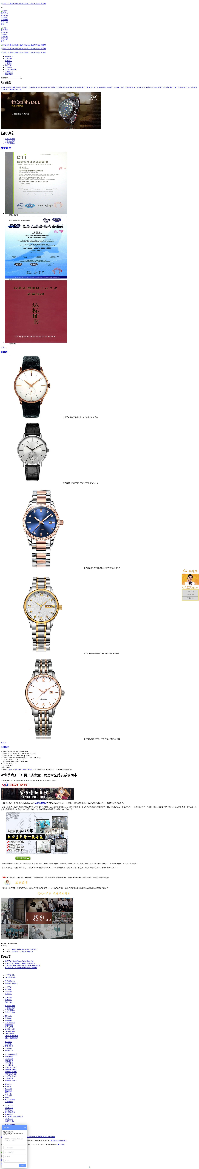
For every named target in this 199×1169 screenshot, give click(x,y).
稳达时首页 (9, 56)
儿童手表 (8, 994)
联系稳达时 (9, 74)
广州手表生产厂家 (183, 87)
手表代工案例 (10, 1012)
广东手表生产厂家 (14, 89)
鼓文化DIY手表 (10, 69)
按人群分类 (9, 1056)
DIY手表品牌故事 (11, 1036)
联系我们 (8, 1091)
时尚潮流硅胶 (10, 1029)
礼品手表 (8, 65)
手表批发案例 (10, 1008)
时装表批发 (128, 87)
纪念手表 (52, 87)
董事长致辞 (9, 1046)
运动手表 (59, 87)
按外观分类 (9, 1065)
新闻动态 (17, 769)
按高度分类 (9, 1078)
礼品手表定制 (10, 1099)
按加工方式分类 (11, 1076)
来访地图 (61, 1144)
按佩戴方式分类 (11, 1080)
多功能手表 (67, 87)
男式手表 (8, 989)
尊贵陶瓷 (8, 1018)
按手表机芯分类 (11, 1074)
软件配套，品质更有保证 (14, 1116)
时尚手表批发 (148, 87)
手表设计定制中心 (11, 983)
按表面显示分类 (11, 1072)
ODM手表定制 (10, 977)
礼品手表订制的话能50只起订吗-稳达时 (19, 961)
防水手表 (74, 87)
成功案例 (8, 67)
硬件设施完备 (10, 1112)
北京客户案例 (10, 1125)
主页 (10, 769)
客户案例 (8, 1089)
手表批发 (8, 63)
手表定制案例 (10, 1010)
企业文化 (8, 1042)
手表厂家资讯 (28, 769)
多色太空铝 (9, 1027)
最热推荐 (4, 352)
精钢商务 (8, 1020)
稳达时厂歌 (9, 1050)
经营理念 (8, 1044)
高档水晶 (8, 1016)
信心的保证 (9, 1106)
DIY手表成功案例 (11, 1038)
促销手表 (45, 87)
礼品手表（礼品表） (21, 87)
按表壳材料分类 (11, 1067)
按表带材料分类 (11, 1069)
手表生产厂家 (83, 87)
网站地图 (51, 1137)
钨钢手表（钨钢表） (106, 87)
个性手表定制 (10, 975)
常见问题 (8, 1086)
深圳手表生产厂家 (169, 87)
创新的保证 (9, 1108)
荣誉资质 (6, 148)
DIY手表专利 (10, 1031)
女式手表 (8, 987)
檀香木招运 (9, 1025)
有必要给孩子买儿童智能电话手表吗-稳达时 (21, 968)
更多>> (3, 347)
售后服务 (44, 1137)
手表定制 (8, 58)
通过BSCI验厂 (10, 1121)
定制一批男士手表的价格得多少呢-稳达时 (20, 963)
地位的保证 (9, 1119)
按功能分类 (9, 1059)
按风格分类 (9, 1063)
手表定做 (39, 87)
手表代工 (8, 61)
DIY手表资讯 (10, 1033)
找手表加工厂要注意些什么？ (22, 951)
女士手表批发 (138, 87)
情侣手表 (32, 87)
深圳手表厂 (158, 87)
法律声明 (8, 1048)
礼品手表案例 (10, 1006)
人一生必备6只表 (11, 1054)
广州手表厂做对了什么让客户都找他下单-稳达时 (22, 965)
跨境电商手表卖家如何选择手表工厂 (25, 949)
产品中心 (8, 1093)
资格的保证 (9, 1114)
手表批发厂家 (93, 87)
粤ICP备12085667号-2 (59, 1140)
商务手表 (8, 1000)
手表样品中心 (10, 981)
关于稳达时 (9, 72)
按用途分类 (9, 1061)
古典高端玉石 (10, 1023)
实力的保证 (9, 1110)
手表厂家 (10, 87)
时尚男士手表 (119, 87)
